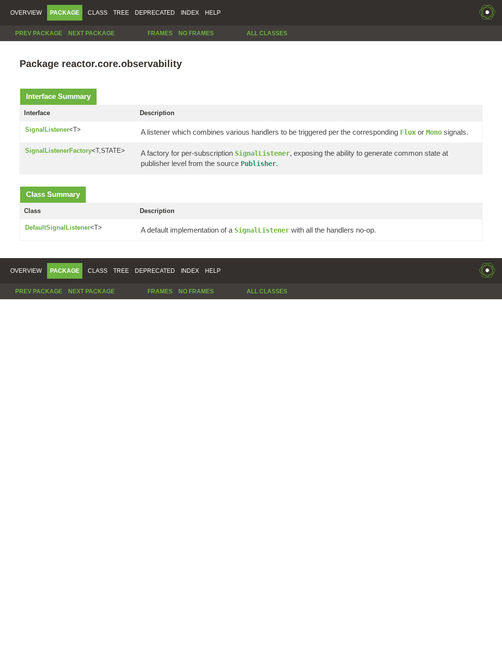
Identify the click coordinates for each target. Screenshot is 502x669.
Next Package (91, 33)
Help (213, 12)
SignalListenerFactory (58, 150)
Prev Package (38, 33)
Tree (121, 12)
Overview (26, 12)
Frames (160, 33)
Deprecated (155, 12)
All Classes (267, 33)
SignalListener (47, 129)
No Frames (196, 33)
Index (190, 12)
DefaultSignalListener (57, 227)
